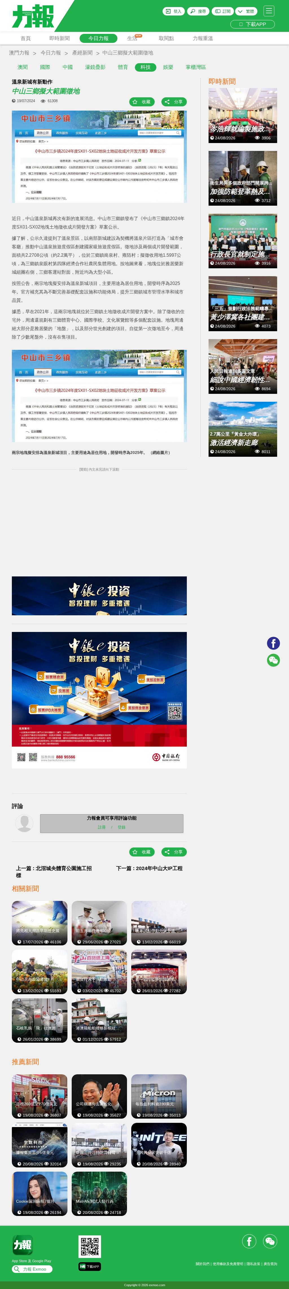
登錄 (122, 827)
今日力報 (98, 38)
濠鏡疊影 (95, 67)
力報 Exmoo (34, 1269)
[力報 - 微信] (273, 660)
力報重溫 (203, 38)
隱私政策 (253, 1264)
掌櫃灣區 (196, 67)
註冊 (102, 827)
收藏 (146, 101)
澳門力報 (19, 53)
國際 (45, 67)
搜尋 (202, 11)
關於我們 (202, 1264)
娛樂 (168, 67)
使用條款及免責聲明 (228, 1264)
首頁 (26, 38)
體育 (123, 67)
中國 (68, 67)
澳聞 (22, 67)
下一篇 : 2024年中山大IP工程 (149, 868)
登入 (177, 11)
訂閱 (227, 11)
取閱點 (166, 38)
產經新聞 (82, 53)
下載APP (254, 24)
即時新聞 (59, 38)
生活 (134, 37)
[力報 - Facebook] (273, 643)
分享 (178, 101)
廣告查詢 (270, 1264)
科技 (146, 67)
